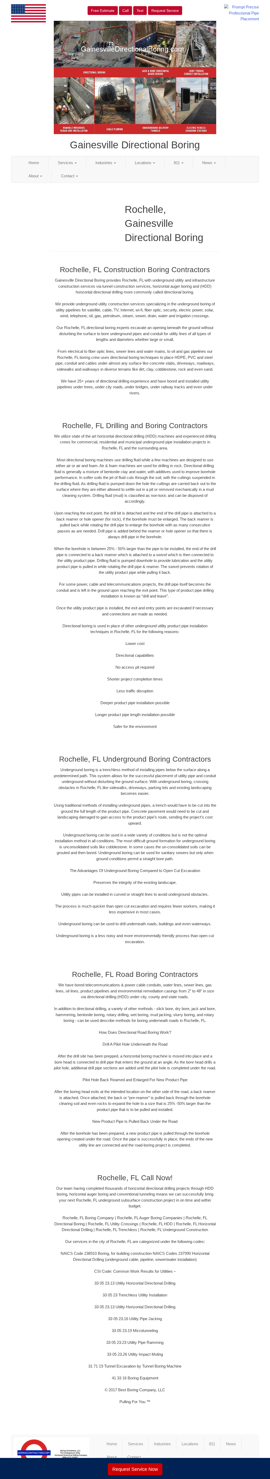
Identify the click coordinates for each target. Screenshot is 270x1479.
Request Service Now (135, 1469)
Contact (68, 176)
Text (140, 10)
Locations (143, 162)
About (34, 176)
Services (66, 162)
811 (177, 162)
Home (33, 162)
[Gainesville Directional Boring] (51, 1452)
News (207, 162)
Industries (104, 162)
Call (125, 10)
